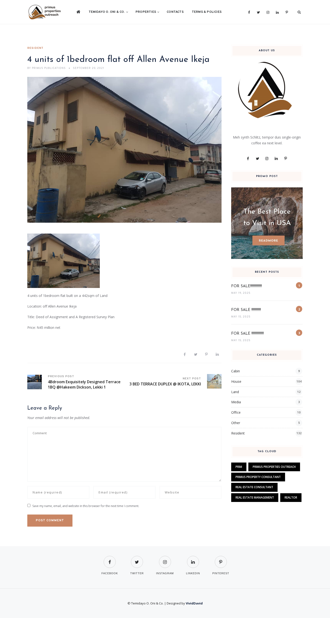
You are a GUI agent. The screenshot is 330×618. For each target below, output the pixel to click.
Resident (35, 48)
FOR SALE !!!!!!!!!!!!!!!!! (247, 334)
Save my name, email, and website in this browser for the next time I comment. (85, 506)
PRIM (239, 467)
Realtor (291, 497)
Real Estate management (255, 497)
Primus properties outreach (274, 467)
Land (235, 392)
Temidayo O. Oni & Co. (107, 12)
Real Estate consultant (254, 487)
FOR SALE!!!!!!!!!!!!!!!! (246, 286)
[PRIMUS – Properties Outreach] (45, 12)
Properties (146, 12)
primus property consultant (258, 477)
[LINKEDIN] (193, 559)
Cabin (235, 371)
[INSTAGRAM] (165, 559)
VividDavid (194, 603)
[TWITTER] (137, 559)
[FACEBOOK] (109, 559)
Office (236, 412)
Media (236, 402)
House (236, 381)
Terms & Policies (207, 12)
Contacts (175, 12)
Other (235, 422)
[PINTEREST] (220, 559)
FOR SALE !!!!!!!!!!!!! (246, 310)
